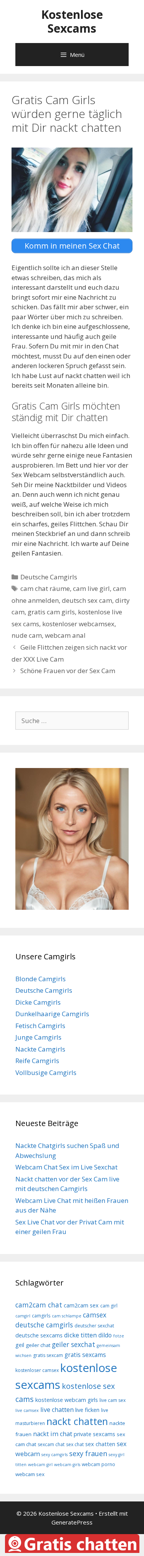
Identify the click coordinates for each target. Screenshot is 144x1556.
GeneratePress (72, 1522)
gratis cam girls (51, 611)
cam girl (109, 1305)
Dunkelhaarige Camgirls (52, 1013)
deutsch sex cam (87, 600)
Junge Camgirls (38, 1037)
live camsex (27, 1410)
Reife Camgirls (37, 1060)
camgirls (41, 1315)
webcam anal (65, 635)
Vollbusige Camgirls (45, 1072)
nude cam (27, 635)
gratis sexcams (85, 1354)
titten (20, 1464)
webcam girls (67, 1464)
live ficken (87, 1409)
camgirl (22, 1316)
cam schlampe (66, 1316)
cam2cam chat (38, 1304)
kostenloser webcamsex (78, 623)
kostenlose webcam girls (66, 1399)
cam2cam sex (81, 1305)
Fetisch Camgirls (40, 1025)
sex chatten (100, 1444)
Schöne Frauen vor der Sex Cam (67, 670)
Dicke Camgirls (38, 1002)
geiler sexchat (73, 1344)
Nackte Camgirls (40, 1049)
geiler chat (38, 1345)
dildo (105, 1335)
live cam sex (112, 1400)
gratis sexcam (48, 1355)
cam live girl (91, 588)
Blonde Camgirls (40, 978)
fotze (118, 1336)
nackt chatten (77, 1421)
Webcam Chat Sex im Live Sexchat (66, 1167)
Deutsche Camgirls (48, 576)
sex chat (75, 1444)
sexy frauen (88, 1453)
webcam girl (40, 1464)
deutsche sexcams (39, 1335)
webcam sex (30, 1474)
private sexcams (94, 1434)
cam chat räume (45, 588)
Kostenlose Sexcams (72, 21)
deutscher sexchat (94, 1325)
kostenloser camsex (37, 1370)
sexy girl (116, 1454)
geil (19, 1345)
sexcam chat (51, 1444)
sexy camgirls (54, 1454)
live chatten (57, 1409)
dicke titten (80, 1335)
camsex (94, 1314)
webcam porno (98, 1464)
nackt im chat (52, 1434)
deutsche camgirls (44, 1324)
